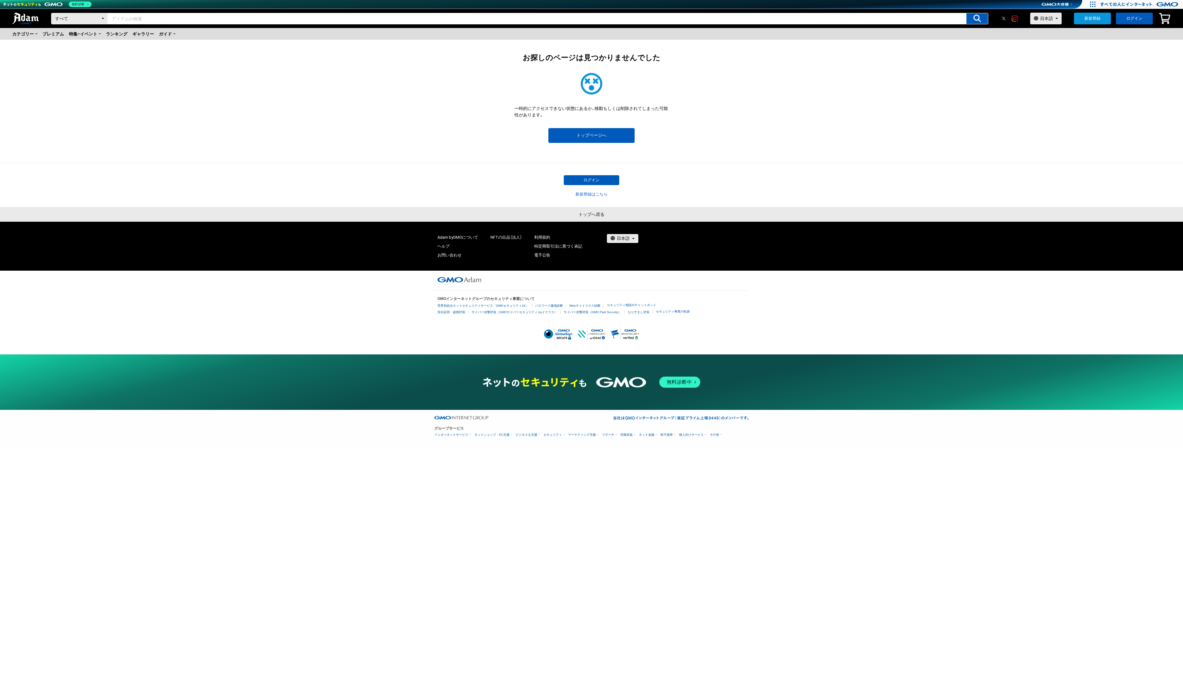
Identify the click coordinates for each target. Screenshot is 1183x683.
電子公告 (542, 255)
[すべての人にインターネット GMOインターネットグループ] (1140, 4)
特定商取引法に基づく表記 (558, 246)
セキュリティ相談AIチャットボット (631, 305)
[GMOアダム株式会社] (459, 279)
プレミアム (53, 33)
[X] (1004, 18)
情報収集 (626, 434)
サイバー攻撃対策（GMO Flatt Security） (592, 312)
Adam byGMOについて (457, 237)
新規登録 (1092, 18)
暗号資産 (667, 434)
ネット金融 (646, 434)
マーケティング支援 (582, 434)
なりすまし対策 (638, 312)
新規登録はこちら (591, 194)
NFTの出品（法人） (506, 237)
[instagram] (1015, 18)
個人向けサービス (691, 434)
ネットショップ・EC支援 (492, 434)
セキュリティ (552, 434)
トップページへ (591, 135)
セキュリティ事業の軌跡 (673, 311)
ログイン (1134, 18)
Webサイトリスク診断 (584, 305)
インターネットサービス (451, 434)
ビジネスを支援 (526, 434)
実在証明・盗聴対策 (451, 312)
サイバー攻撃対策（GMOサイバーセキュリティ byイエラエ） (514, 312)
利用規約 (542, 237)
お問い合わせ (449, 255)
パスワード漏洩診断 (549, 305)
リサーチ (608, 434)
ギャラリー (143, 34)
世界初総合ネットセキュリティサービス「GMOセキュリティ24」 (483, 305)
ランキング (117, 34)
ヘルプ (443, 246)
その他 (714, 434)
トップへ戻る (591, 214)
